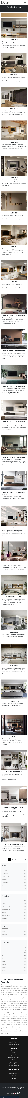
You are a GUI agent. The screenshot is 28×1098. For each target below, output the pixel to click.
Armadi (14, 1078)
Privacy (2, 1097)
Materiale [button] (5, 896)
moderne (13, 934)
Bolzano (13, 950)
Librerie (14, 1072)
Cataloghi (14, 1054)
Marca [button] (4, 866)
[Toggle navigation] (25, 2)
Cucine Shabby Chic (14, 1067)
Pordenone (13, 959)
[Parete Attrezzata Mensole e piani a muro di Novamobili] (14, 585)
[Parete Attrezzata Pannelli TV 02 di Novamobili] (14, 689)
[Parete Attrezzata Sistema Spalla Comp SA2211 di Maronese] (14, 832)
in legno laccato (13, 915)
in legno (13, 912)
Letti (14, 1077)
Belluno (13, 947)
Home (4, 10)
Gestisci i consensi (14, 1097)
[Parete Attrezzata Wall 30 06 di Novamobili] (14, 620)
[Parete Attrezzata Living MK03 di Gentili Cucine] (14, 201)
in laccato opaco (13, 909)
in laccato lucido (13, 907)
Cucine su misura (14, 1065)
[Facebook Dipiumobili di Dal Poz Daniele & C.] (18, 1089)
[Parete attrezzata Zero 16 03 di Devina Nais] (14, 410)
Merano (13, 953)
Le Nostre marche (14, 1055)
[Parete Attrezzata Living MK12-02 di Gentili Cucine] (14, 63)
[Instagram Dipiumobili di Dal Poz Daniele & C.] (20, 1089)
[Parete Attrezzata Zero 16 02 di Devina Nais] (14, 445)
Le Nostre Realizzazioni (14, 1057)
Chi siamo (14, 1051)
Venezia (13, 967)
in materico (13, 918)
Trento (13, 961)
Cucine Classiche (14, 1064)
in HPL (13, 904)
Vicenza (13, 970)
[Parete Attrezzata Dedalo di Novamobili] (14, 725)
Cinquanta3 (13, 870)
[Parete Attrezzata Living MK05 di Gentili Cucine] (14, 166)
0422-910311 (15, 1044)
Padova (13, 956)
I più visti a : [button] (6, 942)
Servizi (14, 1052)
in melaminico (13, 901)
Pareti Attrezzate (21, 10)
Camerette (14, 1080)
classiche (13, 931)
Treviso (13, 964)
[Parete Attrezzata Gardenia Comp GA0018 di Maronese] (14, 760)
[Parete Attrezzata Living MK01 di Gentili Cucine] (14, 270)
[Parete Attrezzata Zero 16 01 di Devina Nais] (14, 480)
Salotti (14, 1075)
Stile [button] (3, 926)
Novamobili (13, 882)
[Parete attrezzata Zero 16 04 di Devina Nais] (14, 374)
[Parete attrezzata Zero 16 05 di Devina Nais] (14, 339)
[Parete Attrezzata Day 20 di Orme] (14, 516)
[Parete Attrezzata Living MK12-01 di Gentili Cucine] (14, 97)
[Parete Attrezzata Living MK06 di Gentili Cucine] (14, 130)
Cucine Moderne (14, 1062)
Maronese (13, 879)
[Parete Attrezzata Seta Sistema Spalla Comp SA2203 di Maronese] (14, 795)
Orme (13, 885)
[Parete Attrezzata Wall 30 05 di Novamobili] (14, 654)
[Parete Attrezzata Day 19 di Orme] (14, 551)
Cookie (6, 1097)
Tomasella (13, 888)
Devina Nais (13, 873)
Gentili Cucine (13, 876)
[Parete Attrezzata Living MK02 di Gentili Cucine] (14, 235)
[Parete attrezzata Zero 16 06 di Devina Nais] (14, 304)
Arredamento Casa (11, 10)
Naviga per (14, 15)
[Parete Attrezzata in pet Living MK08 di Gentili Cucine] (14, 28)
